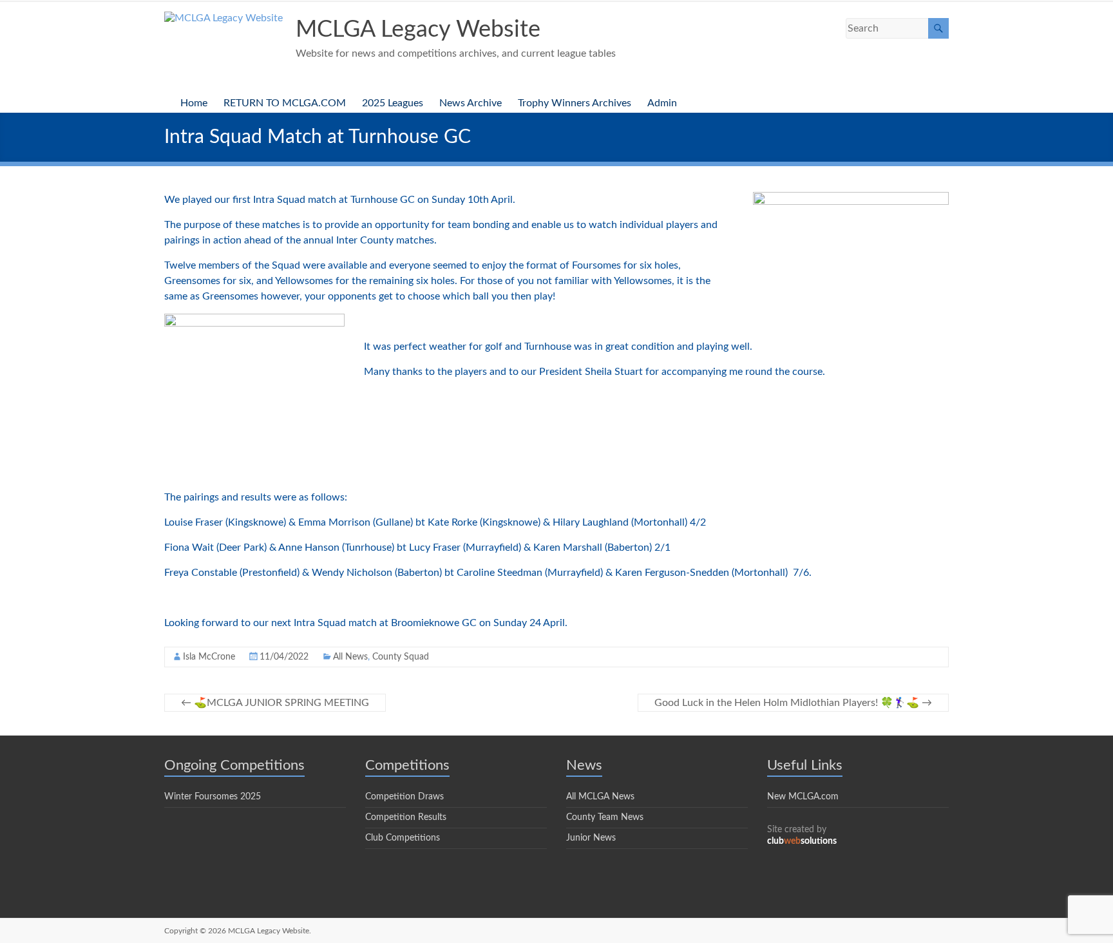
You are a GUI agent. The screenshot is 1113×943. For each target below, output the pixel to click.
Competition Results (405, 817)
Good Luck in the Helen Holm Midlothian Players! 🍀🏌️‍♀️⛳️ (793, 703)
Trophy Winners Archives (574, 103)
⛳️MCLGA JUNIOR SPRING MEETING (275, 703)
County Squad (400, 657)
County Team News (604, 817)
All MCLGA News (600, 796)
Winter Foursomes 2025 (212, 796)
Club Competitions (402, 838)
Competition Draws (404, 796)
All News (350, 657)
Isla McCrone (209, 657)
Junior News (591, 838)
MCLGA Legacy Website (418, 29)
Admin (662, 103)
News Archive (470, 103)
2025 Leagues (392, 103)
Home (193, 103)
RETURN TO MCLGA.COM (285, 103)
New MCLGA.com (803, 796)
